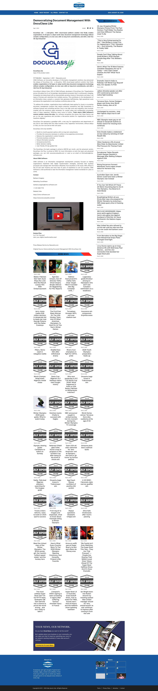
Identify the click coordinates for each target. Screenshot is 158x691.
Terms (98, 688)
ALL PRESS (54, 12)
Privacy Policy (106, 688)
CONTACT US (63, 12)
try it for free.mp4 (39, 235)
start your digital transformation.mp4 (45, 237)
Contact (122, 688)
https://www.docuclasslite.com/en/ (44, 198)
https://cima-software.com (41, 194)
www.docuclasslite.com (57, 153)
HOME (36, 12)
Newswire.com (61, 78)
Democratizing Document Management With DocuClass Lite (62, 249)
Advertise (115, 688)
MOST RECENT (44, 12)
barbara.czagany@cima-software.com (45, 185)
